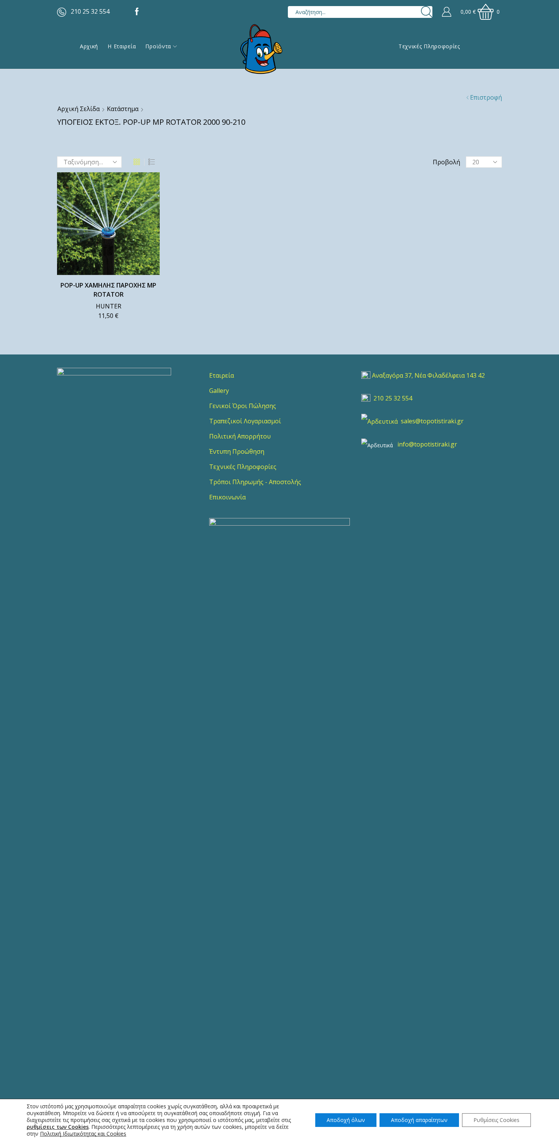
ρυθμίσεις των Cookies (58, 1127)
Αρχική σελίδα (78, 109)
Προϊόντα (158, 46)
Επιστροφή (486, 97)
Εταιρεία (221, 375)
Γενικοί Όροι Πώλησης (242, 406)
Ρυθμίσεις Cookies (496, 1120)
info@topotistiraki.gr (427, 444)
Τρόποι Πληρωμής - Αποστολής (255, 482)
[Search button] (426, 12)
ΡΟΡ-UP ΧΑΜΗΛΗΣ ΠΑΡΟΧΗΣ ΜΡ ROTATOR (108, 290)
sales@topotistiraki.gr (432, 421)
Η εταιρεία (122, 46)
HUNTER (108, 306)
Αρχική (89, 46)
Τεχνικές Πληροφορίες (429, 46)
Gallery (219, 390)
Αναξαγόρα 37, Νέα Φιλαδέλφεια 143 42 (428, 375)
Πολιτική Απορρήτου (240, 436)
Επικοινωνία (227, 497)
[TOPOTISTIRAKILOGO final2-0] (114, 425)
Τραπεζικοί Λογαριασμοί (245, 421)
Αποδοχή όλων (346, 1120)
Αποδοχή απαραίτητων (419, 1120)
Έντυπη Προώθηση (236, 451)
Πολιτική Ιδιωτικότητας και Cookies (83, 1133)
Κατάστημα (122, 109)
